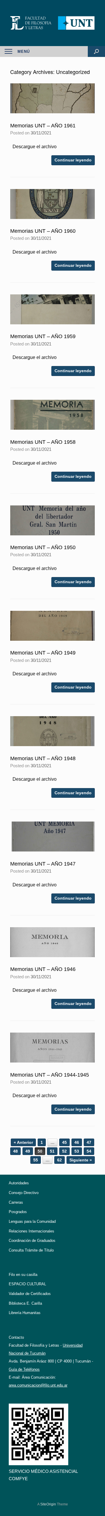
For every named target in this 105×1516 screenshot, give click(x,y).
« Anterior (23, 1142)
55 (35, 1160)
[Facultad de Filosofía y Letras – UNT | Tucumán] (52, 23)
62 (59, 1160)
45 (64, 1142)
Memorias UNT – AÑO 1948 (43, 758)
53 (76, 1151)
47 (89, 1142)
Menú (24, 51)
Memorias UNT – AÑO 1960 (43, 231)
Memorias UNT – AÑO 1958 (43, 442)
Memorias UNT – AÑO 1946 (43, 969)
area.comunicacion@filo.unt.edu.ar (38, 1385)
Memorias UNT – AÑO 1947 (43, 864)
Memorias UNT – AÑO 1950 (43, 547)
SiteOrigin (48, 1504)
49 (27, 1151)
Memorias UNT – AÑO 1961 (43, 126)
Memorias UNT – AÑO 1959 (43, 336)
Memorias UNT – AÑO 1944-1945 (49, 1075)
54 (89, 1151)
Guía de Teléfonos (24, 1369)
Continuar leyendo (73, 160)
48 (15, 1151)
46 (76, 1142)
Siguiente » (80, 1160)
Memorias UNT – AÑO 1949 (43, 653)
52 (64, 1151)
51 (52, 1151)
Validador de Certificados (30, 1293)
